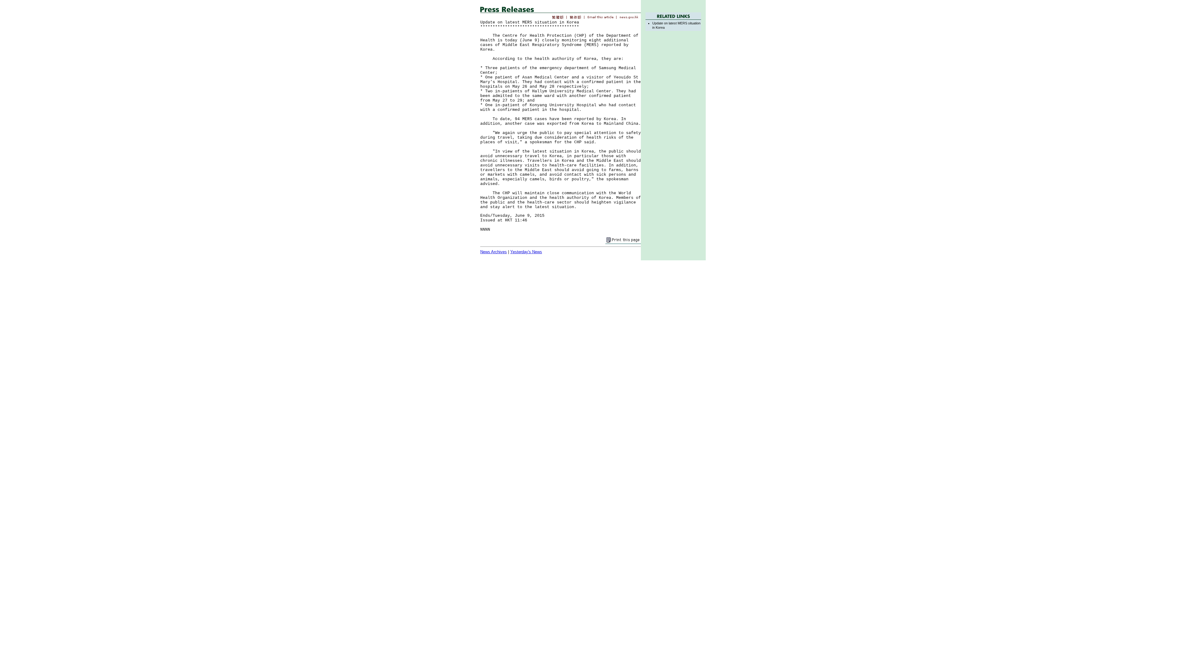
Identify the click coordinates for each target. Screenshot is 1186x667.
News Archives (493, 252)
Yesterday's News (526, 252)
